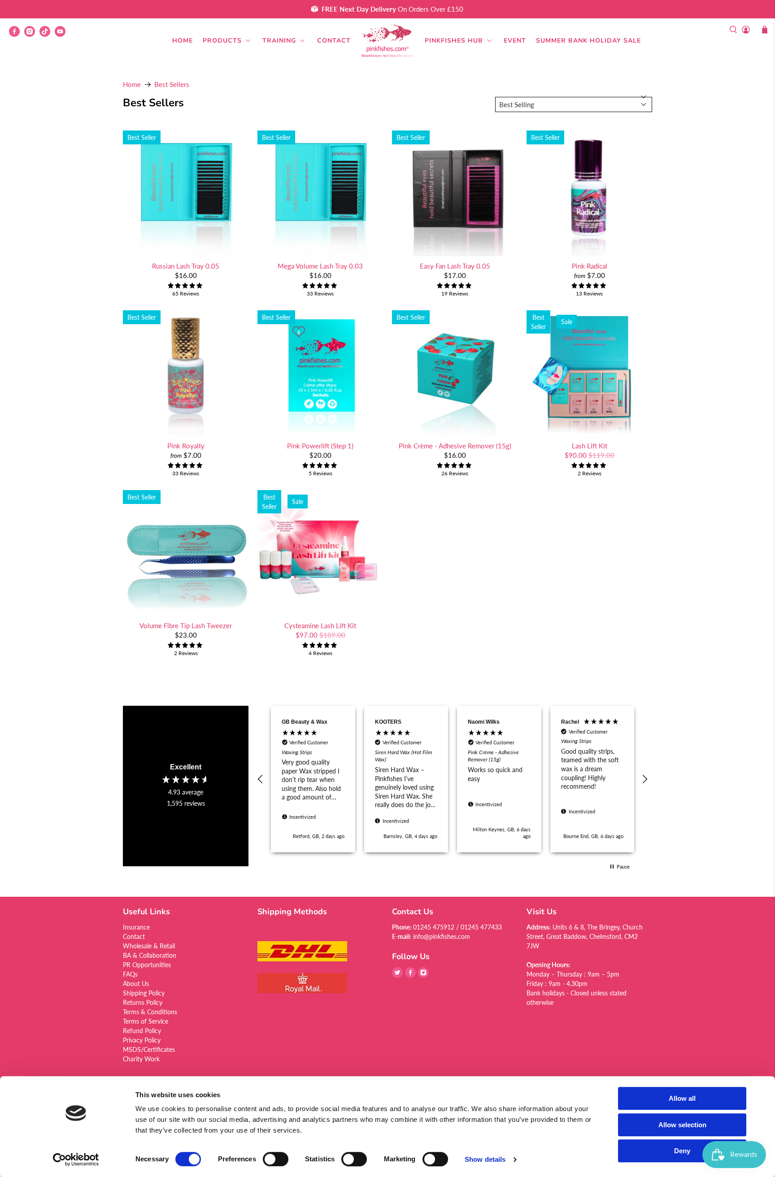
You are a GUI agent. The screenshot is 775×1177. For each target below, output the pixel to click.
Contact (334, 40)
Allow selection (682, 1125)
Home (182, 40)
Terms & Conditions (150, 1012)
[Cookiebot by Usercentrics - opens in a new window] (76, 1159)
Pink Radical (589, 266)
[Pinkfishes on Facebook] (16, 34)
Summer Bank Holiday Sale (588, 40)
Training (279, 40)
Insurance (136, 927)
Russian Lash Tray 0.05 (185, 266)
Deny (682, 1151)
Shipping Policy (144, 993)
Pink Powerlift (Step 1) (320, 446)
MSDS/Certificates (149, 1049)
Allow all (682, 1098)
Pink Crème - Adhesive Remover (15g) (455, 446)
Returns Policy (142, 1002)
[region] (452, 779)
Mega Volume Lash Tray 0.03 (320, 266)
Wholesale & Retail (149, 946)
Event (515, 40)
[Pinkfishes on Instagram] (31, 34)
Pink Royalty (186, 446)
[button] (260, 779)
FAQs (130, 974)
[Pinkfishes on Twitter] (397, 975)
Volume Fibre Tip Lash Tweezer (185, 625)
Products (222, 40)
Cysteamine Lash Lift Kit (320, 625)
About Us (136, 983)
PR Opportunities (147, 965)
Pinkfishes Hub (454, 40)
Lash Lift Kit (589, 446)
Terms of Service (145, 1021)
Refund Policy (142, 1030)
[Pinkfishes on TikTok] (47, 34)
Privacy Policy (142, 1040)
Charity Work (141, 1059)
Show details (485, 1159)
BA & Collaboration (149, 955)
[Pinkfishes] (387, 41)
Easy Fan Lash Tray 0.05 (455, 266)
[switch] (275, 1159)
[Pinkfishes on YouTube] (62, 34)
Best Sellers (171, 84)
